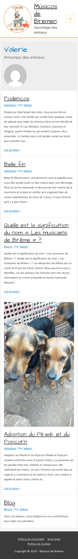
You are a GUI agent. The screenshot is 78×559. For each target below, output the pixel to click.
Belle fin (14, 164)
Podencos (16, 98)
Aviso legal (53, 539)
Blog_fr (8, 246)
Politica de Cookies (39, 543)
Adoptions (10, 105)
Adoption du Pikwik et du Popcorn (37, 438)
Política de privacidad (31, 539)
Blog (9, 503)
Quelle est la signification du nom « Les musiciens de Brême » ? (36, 232)
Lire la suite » (12, 149)
